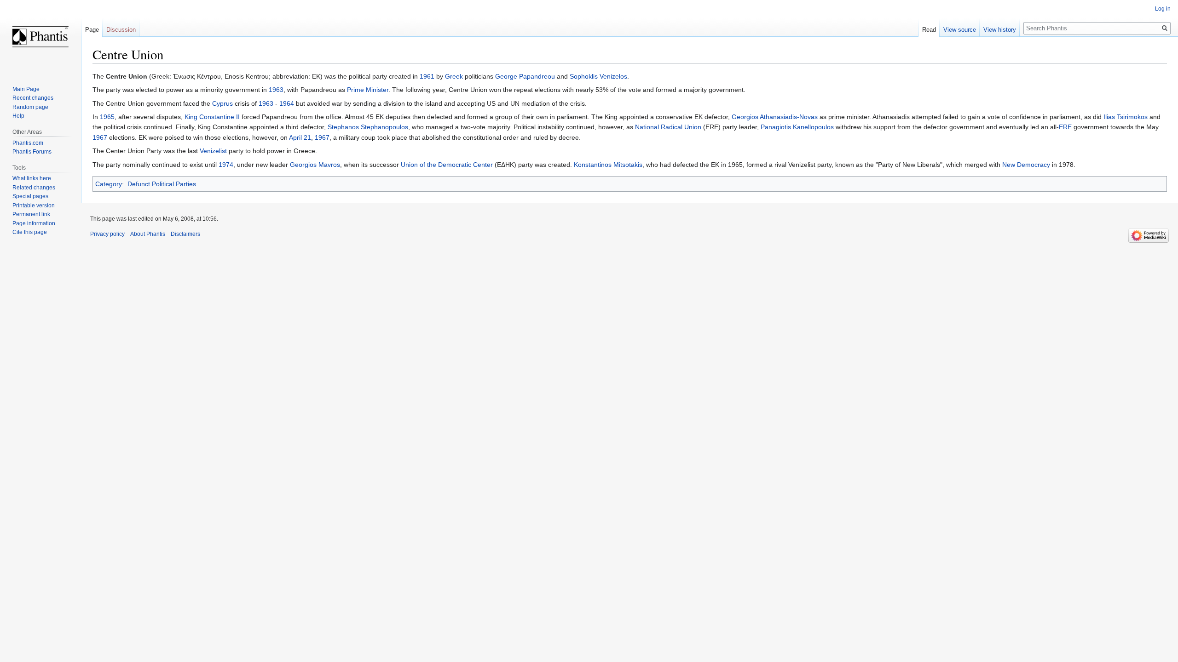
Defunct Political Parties (161, 184)
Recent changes (32, 98)
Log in (1163, 9)
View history (999, 29)
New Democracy (1026, 164)
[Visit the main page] (40, 37)
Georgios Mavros (315, 164)
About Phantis (147, 234)
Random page (30, 107)
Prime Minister (367, 89)
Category (108, 184)
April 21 (300, 137)
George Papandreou (525, 76)
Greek (454, 76)
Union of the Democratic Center (447, 164)
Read (929, 29)
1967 (99, 137)
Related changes (33, 187)
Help (18, 116)
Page (92, 29)
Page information (33, 223)
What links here (31, 178)
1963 (276, 89)
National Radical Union (668, 127)
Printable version (33, 205)
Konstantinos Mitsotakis (608, 164)
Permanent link (31, 214)
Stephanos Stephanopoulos (368, 127)
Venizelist (213, 150)
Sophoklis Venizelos (598, 76)
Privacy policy (107, 234)
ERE (1065, 127)
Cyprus (222, 103)
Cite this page (29, 232)
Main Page (26, 89)
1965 (107, 116)
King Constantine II (212, 116)
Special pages (30, 196)
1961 (427, 76)
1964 (286, 103)
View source (959, 29)
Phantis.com (27, 143)
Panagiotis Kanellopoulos (797, 127)
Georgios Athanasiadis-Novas (775, 116)
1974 (226, 164)
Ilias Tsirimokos (1125, 116)
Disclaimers (185, 234)
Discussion (121, 29)
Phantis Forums (32, 151)
